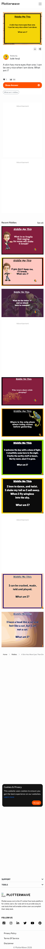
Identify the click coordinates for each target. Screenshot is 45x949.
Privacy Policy (10, 933)
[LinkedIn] (17, 923)
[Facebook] (4, 923)
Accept (36, 802)
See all (40, 222)
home (5, 654)
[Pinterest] (39, 923)
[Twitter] (25, 923)
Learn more (9, 797)
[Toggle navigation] (40, 4)
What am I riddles (11, 92)
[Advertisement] (22, 132)
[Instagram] (11, 923)
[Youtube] (32, 923)
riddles (14, 654)
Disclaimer (9, 943)
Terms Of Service (11, 938)
